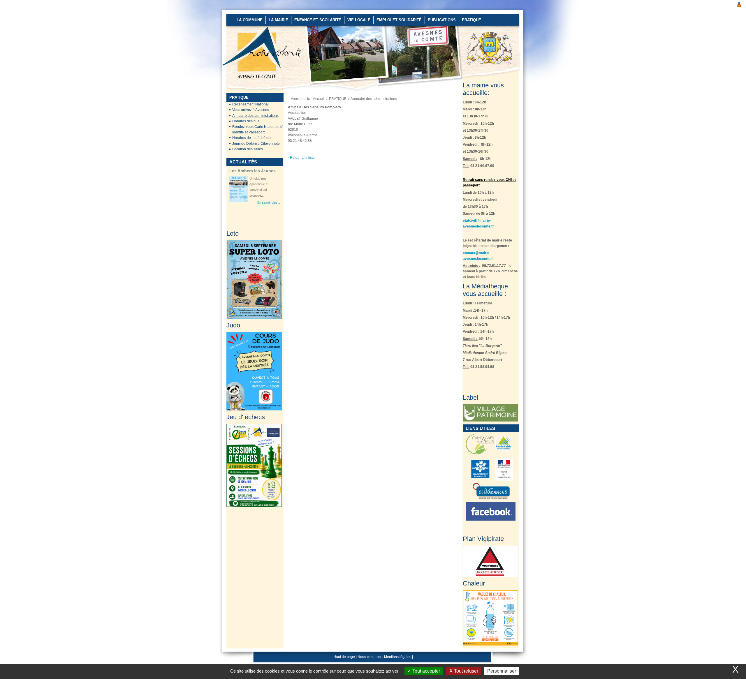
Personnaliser (501, 671)
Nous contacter (369, 657)
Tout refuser (465, 671)
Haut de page (344, 657)
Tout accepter (425, 671)
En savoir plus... (268, 178)
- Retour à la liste (301, 158)
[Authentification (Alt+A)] (739, 4)
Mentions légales (397, 657)
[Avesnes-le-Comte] (241, 32)
